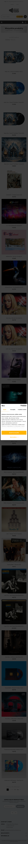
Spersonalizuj (13, 437)
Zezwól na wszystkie (14, 432)
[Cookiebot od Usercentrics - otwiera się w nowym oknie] (20, 406)
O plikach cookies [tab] (22, 409)
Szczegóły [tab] (12, 409)
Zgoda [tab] (4, 409)
